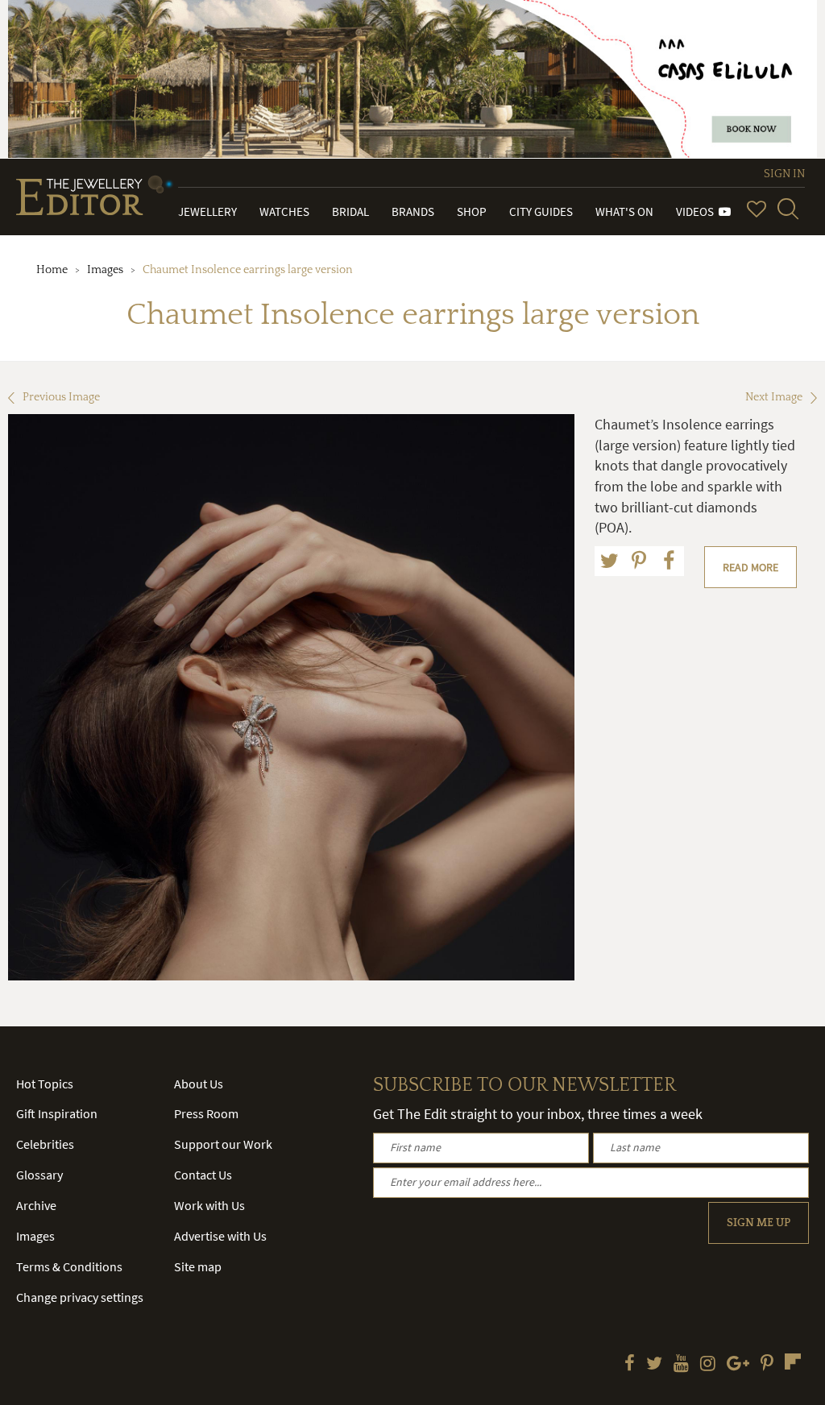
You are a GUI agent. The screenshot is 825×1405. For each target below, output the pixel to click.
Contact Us (203, 1175)
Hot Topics (44, 1084)
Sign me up (758, 1222)
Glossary (39, 1175)
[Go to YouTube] (681, 1365)
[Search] (788, 209)
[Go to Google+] (738, 1365)
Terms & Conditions (69, 1266)
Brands (413, 211)
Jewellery (207, 211)
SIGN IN (784, 174)
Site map (198, 1266)
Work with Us (209, 1205)
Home (52, 269)
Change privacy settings (79, 1297)
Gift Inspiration (56, 1113)
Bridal (350, 211)
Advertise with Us (220, 1236)
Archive (36, 1205)
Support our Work (223, 1144)
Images (105, 269)
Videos (697, 211)
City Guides (541, 211)
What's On (624, 211)
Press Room (206, 1113)
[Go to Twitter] (654, 1365)
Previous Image (61, 397)
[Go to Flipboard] (793, 1361)
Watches (284, 211)
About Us (198, 1084)
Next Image (773, 397)
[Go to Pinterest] (767, 1365)
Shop (472, 211)
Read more (750, 567)
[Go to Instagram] (707, 1365)
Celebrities (45, 1144)
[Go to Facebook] (629, 1365)
